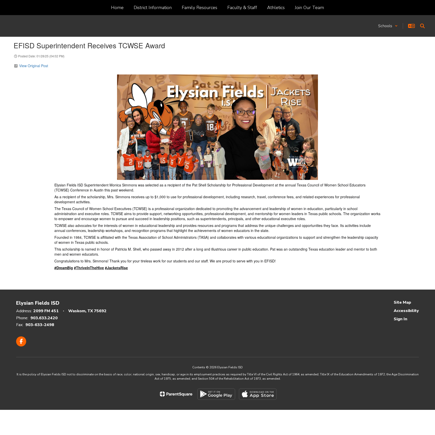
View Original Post (33, 65)
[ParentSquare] (176, 394)
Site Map (402, 302)
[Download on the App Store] (258, 394)
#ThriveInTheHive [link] (89, 267)
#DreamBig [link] (63, 267)
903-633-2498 (39, 325)
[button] (388, 26)
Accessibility (406, 310)
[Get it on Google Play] (216, 394)
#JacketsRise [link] (116, 267)
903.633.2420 (44, 318)
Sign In (400, 319)
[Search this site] (422, 25)
